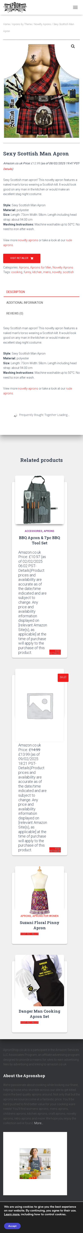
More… (38, 1123)
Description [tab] (15, 292)
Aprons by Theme (22, 24)
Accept (12, 1226)
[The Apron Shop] (16, 7)
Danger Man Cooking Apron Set (39, 1014)
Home (6, 24)
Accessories (33, 531)
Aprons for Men (40, 267)
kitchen (37, 272)
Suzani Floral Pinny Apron (39, 925)
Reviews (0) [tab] (14, 313)
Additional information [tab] (24, 302)
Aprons (24, 267)
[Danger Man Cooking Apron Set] (39, 976)
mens (47, 272)
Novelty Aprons (42, 24)
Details (7, 169)
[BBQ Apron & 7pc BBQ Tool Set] (39, 500)
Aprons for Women (45, 916)
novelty (57, 272)
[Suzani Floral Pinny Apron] (39, 887)
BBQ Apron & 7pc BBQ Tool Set (39, 540)
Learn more (11, 1214)
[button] (73, 46)
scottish (68, 272)
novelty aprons (28, 240)
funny (27, 272)
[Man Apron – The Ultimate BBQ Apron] (39, 693)
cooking (16, 272)
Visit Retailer (19, 258)
